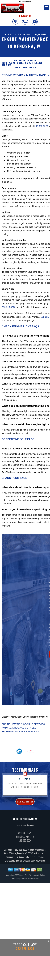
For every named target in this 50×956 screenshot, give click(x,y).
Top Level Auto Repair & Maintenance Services (22, 64)
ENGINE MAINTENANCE (25, 67)
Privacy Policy (33, 878)
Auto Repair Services (25, 825)
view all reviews (25, 801)
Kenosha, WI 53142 (38, 34)
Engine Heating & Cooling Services (23, 724)
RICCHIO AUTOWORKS (24, 60)
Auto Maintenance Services (19, 728)
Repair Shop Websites (28, 875)
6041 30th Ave (24, 34)
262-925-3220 (10, 34)
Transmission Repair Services (20, 731)
